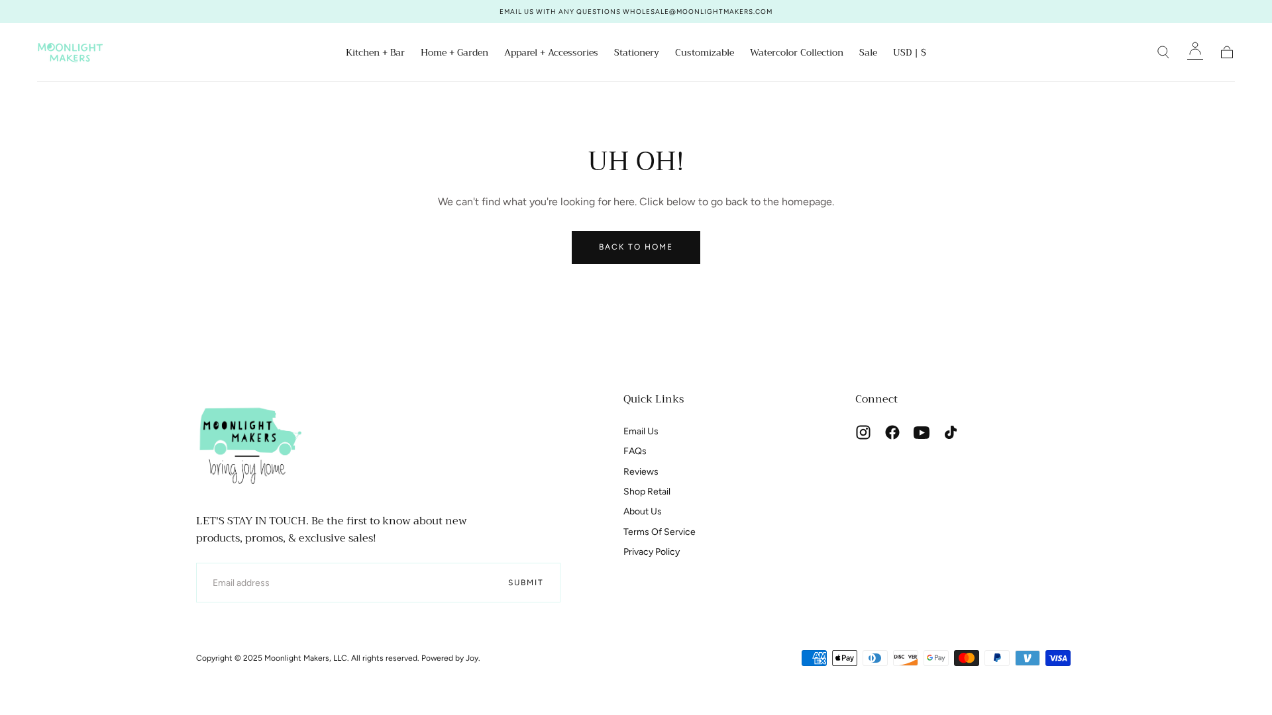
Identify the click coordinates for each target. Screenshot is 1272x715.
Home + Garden (454, 53)
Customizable (704, 53)
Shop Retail (646, 491)
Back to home (636, 247)
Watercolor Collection (796, 53)
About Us (642, 511)
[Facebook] (892, 432)
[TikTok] (950, 432)
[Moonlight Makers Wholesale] (249, 444)
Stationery (636, 53)
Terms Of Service (659, 532)
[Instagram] (863, 432)
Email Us (641, 431)
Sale (868, 53)
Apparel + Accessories (551, 53)
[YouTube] (921, 432)
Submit (526, 582)
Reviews (641, 471)
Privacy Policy (651, 551)
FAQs (635, 451)
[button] (909, 54)
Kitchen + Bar (375, 53)
